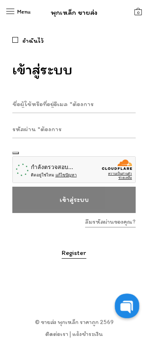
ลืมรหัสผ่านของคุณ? (110, 221)
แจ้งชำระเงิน (87, 334)
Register (74, 253)
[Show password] (15, 153)
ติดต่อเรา (56, 334)
